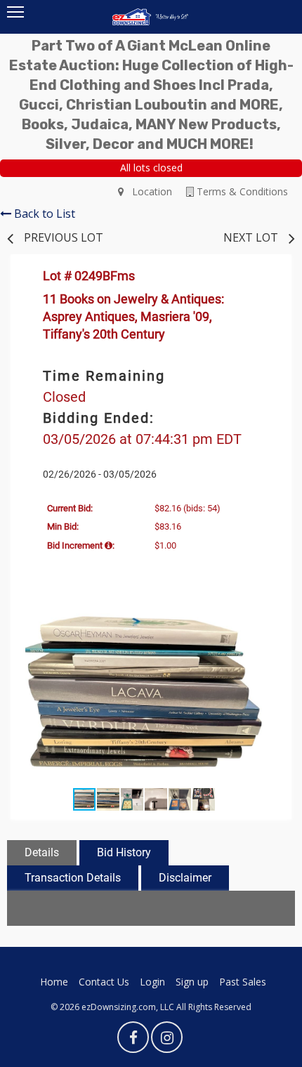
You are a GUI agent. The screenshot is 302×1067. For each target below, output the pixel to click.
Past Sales (242, 981)
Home (54, 981)
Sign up (192, 981)
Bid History (124, 852)
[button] (265, 621)
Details (42, 852)
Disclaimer (185, 877)
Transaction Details (73, 877)
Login (152, 981)
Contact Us (104, 981)
